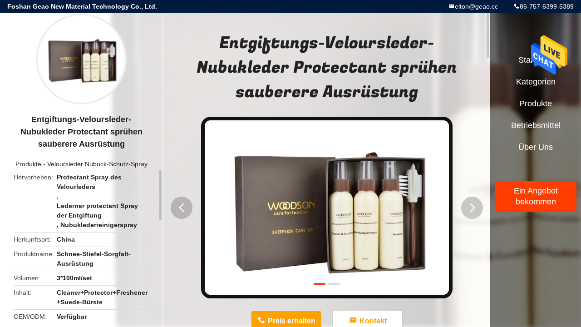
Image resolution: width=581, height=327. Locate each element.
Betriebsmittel (536, 125)
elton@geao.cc (476, 6)
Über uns (535, 147)
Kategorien (536, 81)
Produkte (28, 164)
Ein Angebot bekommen (536, 196)
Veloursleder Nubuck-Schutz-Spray (97, 164)
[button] (181, 208)
